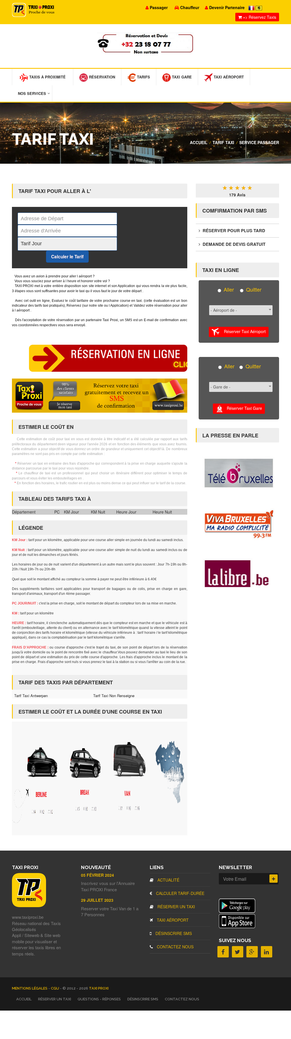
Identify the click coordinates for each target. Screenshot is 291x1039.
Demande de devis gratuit (233, 244)
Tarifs (143, 77)
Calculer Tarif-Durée (179, 893)
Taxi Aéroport (228, 77)
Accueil (198, 142)
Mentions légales (30, 988)
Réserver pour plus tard (233, 230)
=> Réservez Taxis (259, 17)
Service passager (259, 142)
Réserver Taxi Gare (242, 408)
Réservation (101, 77)
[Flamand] (259, 7)
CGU (55, 988)
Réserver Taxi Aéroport (242, 331)
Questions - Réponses (99, 999)
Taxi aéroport (172, 920)
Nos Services (32, 93)
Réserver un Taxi (175, 906)
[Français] (252, 7)
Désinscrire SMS (173, 933)
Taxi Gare (181, 77)
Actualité (167, 880)
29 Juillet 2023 (97, 900)
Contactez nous (175, 946)
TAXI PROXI (99, 988)
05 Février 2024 (97, 875)
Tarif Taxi (223, 142)
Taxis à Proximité (47, 77)
